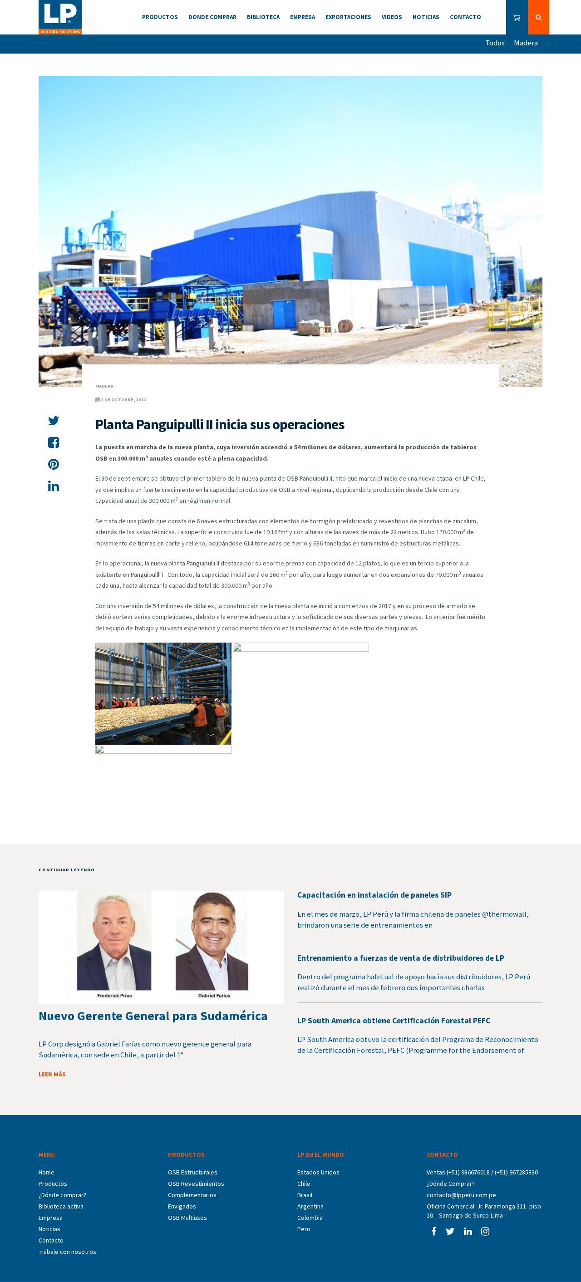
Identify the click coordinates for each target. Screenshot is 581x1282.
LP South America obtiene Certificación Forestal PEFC (393, 1021)
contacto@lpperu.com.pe (461, 1195)
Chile (303, 1183)
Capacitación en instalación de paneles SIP (374, 895)
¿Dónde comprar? (62, 1195)
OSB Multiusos (187, 1217)
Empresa (51, 1217)
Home (46, 1172)
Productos (53, 1183)
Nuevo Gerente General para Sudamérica (153, 1015)
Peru (303, 1229)
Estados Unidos (318, 1172)
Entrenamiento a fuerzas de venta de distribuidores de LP (400, 958)
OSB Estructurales (192, 1172)
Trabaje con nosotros (67, 1252)
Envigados (182, 1206)
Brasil (304, 1195)
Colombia (310, 1217)
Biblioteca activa (61, 1206)
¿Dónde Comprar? (451, 1183)
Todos (495, 43)
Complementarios (192, 1195)
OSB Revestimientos (196, 1183)
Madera (526, 43)
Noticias (49, 1229)
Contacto (51, 1240)
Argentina (310, 1206)
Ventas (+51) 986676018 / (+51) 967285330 (482, 1172)
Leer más (52, 1074)
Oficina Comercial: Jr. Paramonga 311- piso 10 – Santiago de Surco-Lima (484, 1210)
